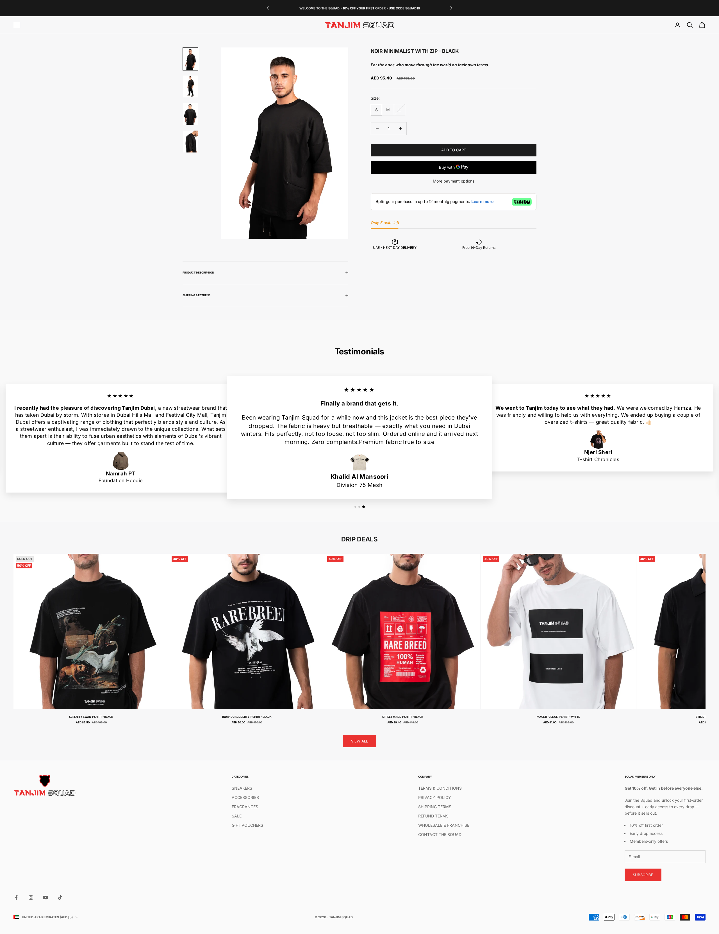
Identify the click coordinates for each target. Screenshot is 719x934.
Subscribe (643, 875)
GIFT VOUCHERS (247, 825)
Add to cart (453, 150)
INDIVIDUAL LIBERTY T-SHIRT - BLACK (247, 716)
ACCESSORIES (245, 797)
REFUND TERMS (433, 816)
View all (359, 741)
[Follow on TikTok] (60, 897)
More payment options (453, 180)
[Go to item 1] (190, 58)
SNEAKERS (242, 788)
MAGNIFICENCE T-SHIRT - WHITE (558, 716)
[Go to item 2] (190, 86)
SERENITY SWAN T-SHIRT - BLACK (91, 716)
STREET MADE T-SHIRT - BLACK (402, 716)
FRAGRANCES (245, 806)
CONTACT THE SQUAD (439, 834)
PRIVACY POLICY (434, 797)
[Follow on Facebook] (16, 897)
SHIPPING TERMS (434, 806)
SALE (237, 816)
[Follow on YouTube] (45, 897)
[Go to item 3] (190, 114)
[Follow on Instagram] (31, 897)
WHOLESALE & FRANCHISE (443, 825)
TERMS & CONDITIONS (440, 788)
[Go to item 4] (190, 141)
